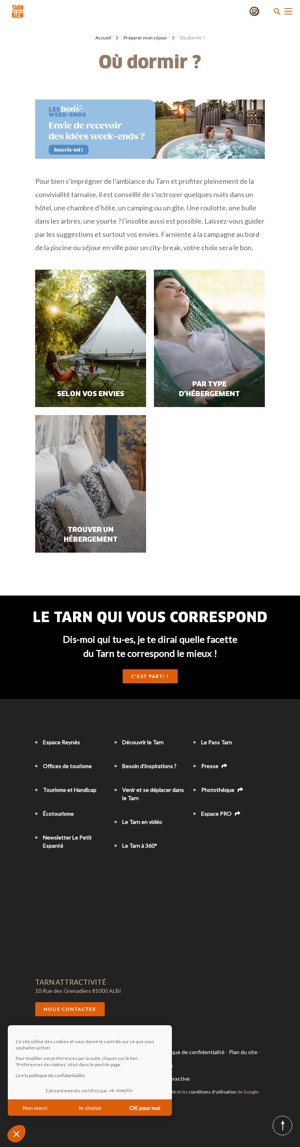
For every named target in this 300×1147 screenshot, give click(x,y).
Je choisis (90, 1107)
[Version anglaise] (50, 877)
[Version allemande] (61, 877)
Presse (210, 766)
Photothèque (218, 789)
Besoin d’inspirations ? (149, 766)
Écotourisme (58, 813)
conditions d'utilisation (212, 1092)
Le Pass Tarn (216, 742)
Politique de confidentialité (192, 1052)
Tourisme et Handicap (69, 789)
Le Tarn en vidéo (142, 821)
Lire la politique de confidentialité (50, 1075)
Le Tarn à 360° (139, 845)
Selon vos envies (90, 394)
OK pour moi (144, 1107)
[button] (16, 1133)
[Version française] (39, 877)
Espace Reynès (61, 742)
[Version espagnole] (72, 877)
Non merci (35, 1107)
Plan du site (243, 1052)
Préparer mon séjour (145, 38)
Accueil (103, 38)
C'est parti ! (150, 676)
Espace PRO (217, 813)
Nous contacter (70, 1009)
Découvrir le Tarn (143, 742)
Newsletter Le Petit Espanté (67, 841)
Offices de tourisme (67, 766)
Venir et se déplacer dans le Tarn (153, 793)
